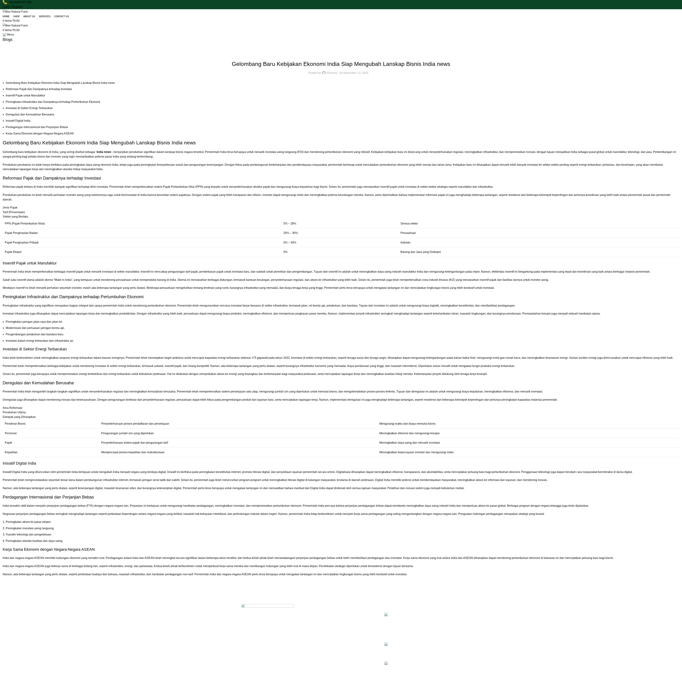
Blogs (304, 631)
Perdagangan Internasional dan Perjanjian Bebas (37, 127)
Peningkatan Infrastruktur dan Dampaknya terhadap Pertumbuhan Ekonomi (53, 101)
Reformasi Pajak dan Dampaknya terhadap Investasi (39, 89)
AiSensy (332, 72)
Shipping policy (354, 637)
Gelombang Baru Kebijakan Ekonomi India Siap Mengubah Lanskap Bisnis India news (60, 82)
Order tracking (354, 631)
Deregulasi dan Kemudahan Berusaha (30, 114)
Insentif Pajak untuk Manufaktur (25, 95)
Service (305, 625)
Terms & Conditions (357, 619)
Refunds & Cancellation (359, 625)
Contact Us (307, 637)
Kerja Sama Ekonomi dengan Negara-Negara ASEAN (40, 133)
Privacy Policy (354, 613)
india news (104, 151)
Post (341, 55)
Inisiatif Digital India (18, 120)
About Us (306, 619)
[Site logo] (15, 11)
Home (304, 613)
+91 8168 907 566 (20, 2)
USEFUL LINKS (354, 607)
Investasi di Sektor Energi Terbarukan (29, 108)
